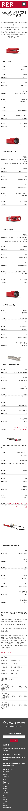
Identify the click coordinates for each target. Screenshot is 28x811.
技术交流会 (5, 793)
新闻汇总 (5, 799)
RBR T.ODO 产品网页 (20, 427)
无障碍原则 (5, 805)
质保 (4, 803)
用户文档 (5, 775)
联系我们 (5, 797)
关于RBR (5, 795)
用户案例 (5, 788)
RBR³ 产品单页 (6, 652)
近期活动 (5, 791)
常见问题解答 (6, 777)
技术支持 (5, 779)
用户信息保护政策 (7, 807)
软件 (4, 781)
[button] (24, 4)
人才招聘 (5, 801)
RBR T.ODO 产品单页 (20, 430)
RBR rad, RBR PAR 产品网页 (16, 503)
